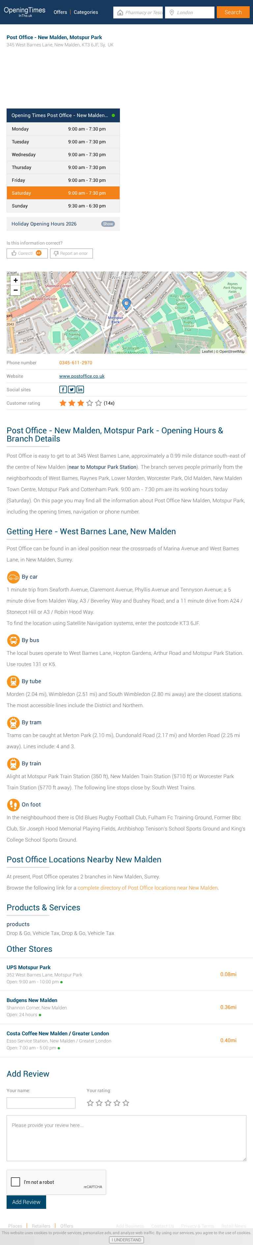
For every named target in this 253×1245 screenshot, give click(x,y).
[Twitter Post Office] (71, 389)
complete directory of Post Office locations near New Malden (148, 888)
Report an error (74, 253)
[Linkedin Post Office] (80, 389)
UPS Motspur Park (29, 967)
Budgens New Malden (32, 1000)
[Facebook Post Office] (63, 389)
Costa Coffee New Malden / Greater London (58, 1033)
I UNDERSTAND (126, 1239)
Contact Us (162, 1226)
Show (108, 224)
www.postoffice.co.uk (81, 376)
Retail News (233, 1226)
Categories (86, 12)
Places (15, 1226)
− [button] (16, 290)
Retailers (41, 1226)
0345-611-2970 (75, 362)
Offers (60, 12)
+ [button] (16, 280)
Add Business (130, 1226)
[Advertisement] (126, 87)
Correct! (29, 253)
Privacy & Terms (197, 1226)
